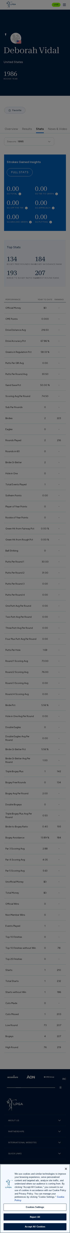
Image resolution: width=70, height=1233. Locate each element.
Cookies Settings (35, 1207)
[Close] (66, 1169)
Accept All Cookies (35, 1226)
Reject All (35, 1217)
